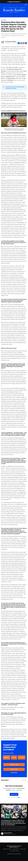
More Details (14, 772)
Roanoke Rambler (8, 832)
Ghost (14, 853)
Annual (14, 757)
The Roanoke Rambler (10, 41)
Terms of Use (15, 849)
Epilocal (19, 853)
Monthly (6, 757)
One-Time (21, 757)
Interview (3, 20)
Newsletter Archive (7, 849)
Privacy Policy (23, 849)
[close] (26, 2)
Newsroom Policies (15, 850)
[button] (26, 5)
